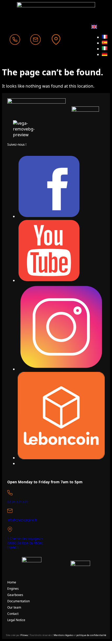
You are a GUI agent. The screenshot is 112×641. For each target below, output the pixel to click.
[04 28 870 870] (10, 492)
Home (11, 582)
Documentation (18, 601)
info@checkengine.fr (22, 520)
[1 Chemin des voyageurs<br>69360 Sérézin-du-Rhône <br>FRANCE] (10, 529)
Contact (12, 613)
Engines (13, 588)
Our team (14, 607)
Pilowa (24, 635)
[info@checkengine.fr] (10, 510)
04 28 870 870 (17, 502)
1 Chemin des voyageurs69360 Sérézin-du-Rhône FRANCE (25, 543)
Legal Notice (16, 620)
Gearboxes (15, 595)
